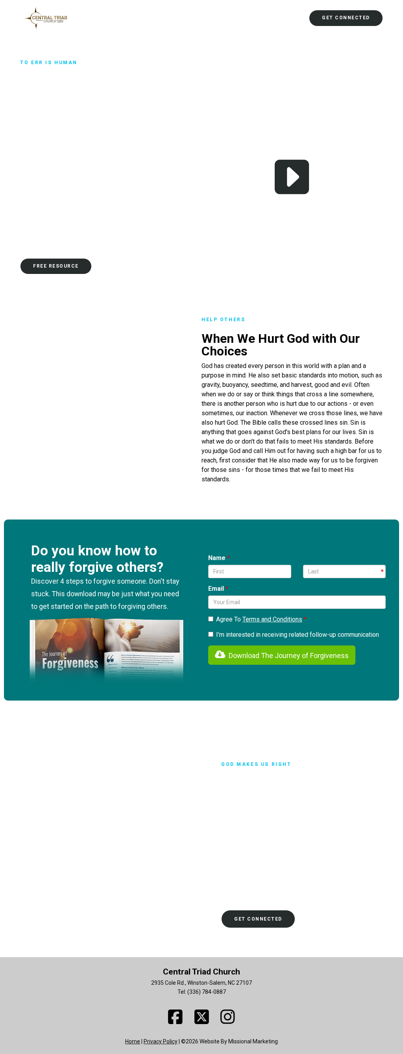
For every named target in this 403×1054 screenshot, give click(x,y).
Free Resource (56, 266)
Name (217, 558)
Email (217, 588)
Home (132, 1041)
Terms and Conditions (272, 619)
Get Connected (346, 17)
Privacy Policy (160, 1041)
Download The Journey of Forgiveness (287, 655)
